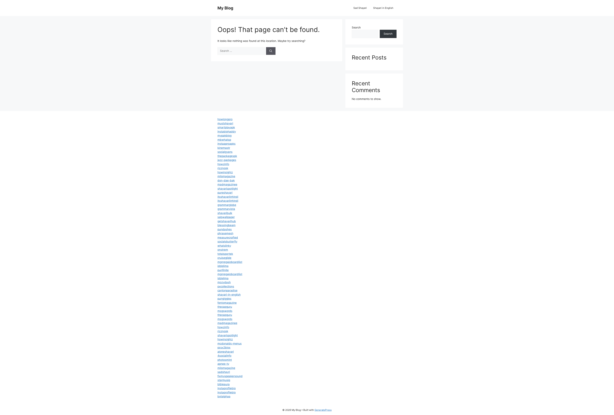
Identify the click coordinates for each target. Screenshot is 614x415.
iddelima (222, 266)
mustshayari (225, 123)
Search (356, 27)
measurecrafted (227, 237)
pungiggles (224, 298)
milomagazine (226, 176)
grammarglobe (226, 205)
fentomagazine (227, 302)
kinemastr (223, 147)
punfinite (223, 270)
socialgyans (224, 151)
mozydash (224, 282)
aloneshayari (225, 351)
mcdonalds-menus (229, 343)
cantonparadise (227, 290)
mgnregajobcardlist (229, 262)
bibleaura (223, 384)
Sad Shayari (360, 7)
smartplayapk (226, 127)
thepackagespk (227, 156)
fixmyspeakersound (230, 376)
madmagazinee (227, 184)
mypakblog (224, 135)
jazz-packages (226, 160)
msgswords (224, 311)
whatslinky (224, 245)
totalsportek (225, 253)
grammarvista (226, 209)
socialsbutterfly (227, 241)
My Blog (225, 8)
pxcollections (225, 286)
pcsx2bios (223, 347)
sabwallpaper (226, 217)
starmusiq (223, 380)
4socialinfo (224, 355)
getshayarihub (226, 221)
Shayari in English (383, 7)
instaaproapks (226, 143)
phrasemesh (225, 233)
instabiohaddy (226, 131)
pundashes (224, 229)
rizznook (222, 168)
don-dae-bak (226, 180)
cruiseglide (224, 257)
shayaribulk (224, 213)
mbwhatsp (224, 139)
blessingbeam (226, 225)
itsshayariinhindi (227, 196)
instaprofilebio (226, 388)
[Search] (271, 51)
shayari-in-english (229, 294)
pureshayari (224, 192)
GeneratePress (323, 409)
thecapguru (224, 306)
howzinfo (223, 164)
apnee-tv (223, 363)
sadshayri (223, 372)
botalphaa (223, 396)
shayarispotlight (227, 188)
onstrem (222, 249)
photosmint (224, 359)
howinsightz (225, 172)
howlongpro (224, 119)
